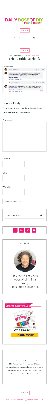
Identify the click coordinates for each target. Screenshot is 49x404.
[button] (25, 30)
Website (6, 187)
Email (6, 172)
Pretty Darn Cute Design (32, 400)
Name (6, 158)
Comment (8, 120)
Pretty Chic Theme (14, 399)
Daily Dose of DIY (24, 21)
